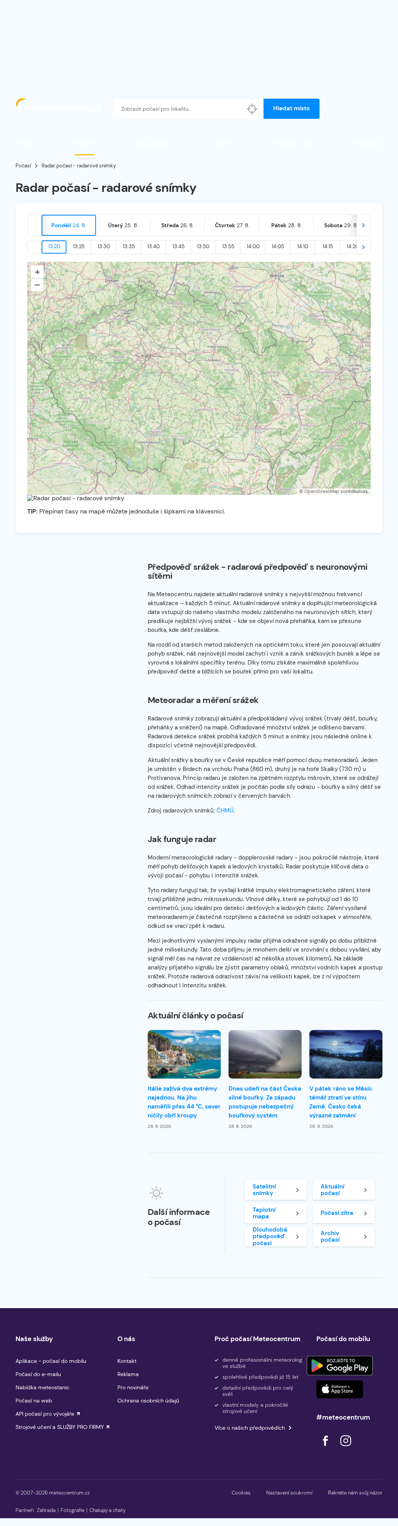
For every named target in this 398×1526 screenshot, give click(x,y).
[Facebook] (326, 1448)
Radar (84, 143)
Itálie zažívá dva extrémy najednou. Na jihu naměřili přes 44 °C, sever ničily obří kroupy (184, 1102)
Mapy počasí (153, 143)
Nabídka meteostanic (43, 1387)
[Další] (363, 225)
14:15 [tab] (328, 246)
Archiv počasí (330, 1236)
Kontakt (126, 1360)
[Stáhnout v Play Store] (339, 1366)
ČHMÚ (225, 810)
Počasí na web (34, 1400)
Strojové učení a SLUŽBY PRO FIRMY (60, 1426)
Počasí (26, 143)
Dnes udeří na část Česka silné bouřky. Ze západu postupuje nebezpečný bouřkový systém (265, 1102)
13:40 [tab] (153, 246)
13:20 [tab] (54, 246)
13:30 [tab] (104, 246)
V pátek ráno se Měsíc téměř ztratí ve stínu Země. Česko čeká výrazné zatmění (340, 1102)
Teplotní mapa (264, 1213)
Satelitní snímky (264, 1190)
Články (223, 143)
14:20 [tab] (353, 246)
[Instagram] (345, 1448)
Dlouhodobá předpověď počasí (270, 1236)
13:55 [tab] (228, 246)
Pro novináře (132, 1387)
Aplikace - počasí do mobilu (51, 1360)
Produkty (367, 143)
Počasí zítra (337, 1213)
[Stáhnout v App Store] (339, 1389)
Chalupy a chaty (107, 1510)
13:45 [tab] (179, 246)
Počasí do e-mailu (38, 1374)
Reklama (128, 1374)
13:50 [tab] (203, 246)
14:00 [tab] (253, 246)
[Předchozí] (35, 225)
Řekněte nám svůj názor (355, 1492)
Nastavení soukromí (289, 1492)
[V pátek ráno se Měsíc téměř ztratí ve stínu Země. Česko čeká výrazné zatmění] (345, 1054)
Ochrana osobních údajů (148, 1400)
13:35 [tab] (129, 246)
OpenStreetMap (321, 491)
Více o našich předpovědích (250, 1427)
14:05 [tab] (278, 246)
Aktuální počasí (332, 1190)
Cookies (241, 1492)
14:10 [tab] (302, 246)
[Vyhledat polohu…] (252, 109)
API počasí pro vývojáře (45, 1413)
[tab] (68, 225)
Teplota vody (294, 143)
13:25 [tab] (79, 246)
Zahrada (46, 1510)
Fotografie (72, 1510)
